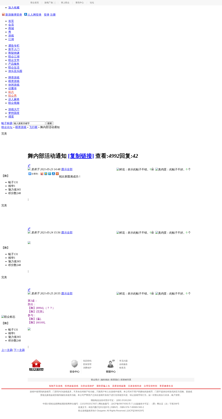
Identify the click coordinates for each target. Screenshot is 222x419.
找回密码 (87, 361)
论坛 (92, 2)
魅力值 (12, 189)
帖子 (11, 182)
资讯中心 (79, 2)
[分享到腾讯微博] (49, 173)
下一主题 (19, 350)
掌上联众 (65, 2)
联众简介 (95, 379)
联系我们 (115, 379)
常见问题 (123, 361)
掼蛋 (11, 116)
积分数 (12, 193)
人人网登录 (34, 14)
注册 (53, 14)
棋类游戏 (13, 81)
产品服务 (13, 63)
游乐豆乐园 (15, 71)
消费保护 (87, 368)
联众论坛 (6, 127)
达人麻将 (13, 99)
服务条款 (105, 379)
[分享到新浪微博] (42, 173)
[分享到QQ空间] (46, 173)
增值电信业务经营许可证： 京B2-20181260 (111, 400)
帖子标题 (6, 123)
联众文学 (13, 60)
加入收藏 (13, 7)
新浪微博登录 (13, 14)
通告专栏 (13, 45)
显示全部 (66, 169)
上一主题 (6, 350)
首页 (11, 21)
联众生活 (13, 67)
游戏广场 (48, 2)
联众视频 (13, 102)
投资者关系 (126, 379)
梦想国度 (13, 113)
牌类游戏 (13, 77)
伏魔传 (12, 88)
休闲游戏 (13, 84)
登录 (46, 14)
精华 (11, 185)
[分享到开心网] (57, 173)
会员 (11, 24)
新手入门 (13, 49)
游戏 (11, 35)
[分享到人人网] (53, 173)
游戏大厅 (13, 109)
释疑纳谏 (13, 52)
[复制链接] (81, 156)
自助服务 (123, 364)
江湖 (11, 39)
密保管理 (87, 364)
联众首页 (35, 2)
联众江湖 (13, 56)
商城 (11, 28)
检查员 (122, 368)
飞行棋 (33, 127)
